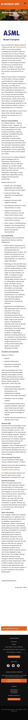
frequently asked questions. (10, 469)
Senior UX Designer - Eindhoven (14, 652)
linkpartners (14, 711)
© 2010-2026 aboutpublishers (8, 709)
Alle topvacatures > (14, 656)
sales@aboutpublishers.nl (14, 695)
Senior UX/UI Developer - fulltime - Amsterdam (14, 649)
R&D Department (18, 47)
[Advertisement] (14, 608)
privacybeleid (19, 709)
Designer (14, 644)
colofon (24, 709)
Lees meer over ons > (14, 699)
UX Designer (14, 641)
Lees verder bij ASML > (10, 628)
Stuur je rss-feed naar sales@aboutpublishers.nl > (14, 680)
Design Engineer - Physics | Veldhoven (14, 646)
